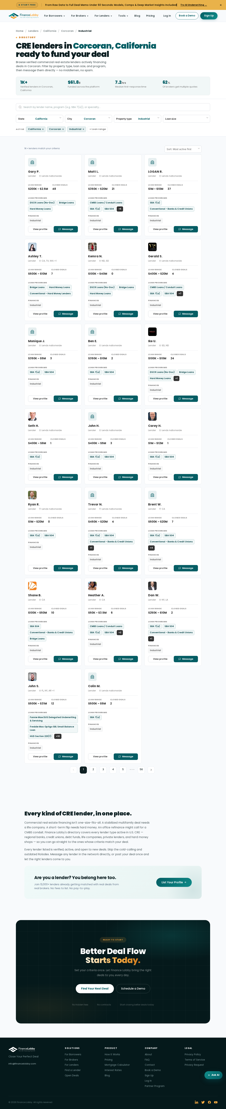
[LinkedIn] (196, 1102)
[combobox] (191, 118)
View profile (40, 229)
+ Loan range (98, 129)
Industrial (76, 129)
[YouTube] (216, 1102)
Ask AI (215, 1075)
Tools (122, 15)
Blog (137, 15)
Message (67, 229)
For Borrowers (53, 15)
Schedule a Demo (133, 988)
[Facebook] (209, 1102)
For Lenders (102, 15)
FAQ (147, 1059)
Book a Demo (187, 15)
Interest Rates (113, 1070)
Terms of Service (195, 1059)
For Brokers (78, 15)
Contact (150, 1065)
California (49, 31)
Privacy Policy (193, 1054)
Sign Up (209, 15)
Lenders (33, 31)
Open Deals (72, 1075)
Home (19, 31)
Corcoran (67, 31)
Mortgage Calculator (117, 1065)
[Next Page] (151, 770)
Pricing (150, 15)
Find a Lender (73, 1070)
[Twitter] (203, 1102)
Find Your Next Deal (95, 988)
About (148, 1054)
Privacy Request (194, 1065)
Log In (167, 15)
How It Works (112, 1054)
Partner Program (155, 1086)
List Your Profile (172, 882)
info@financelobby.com (22, 1063)
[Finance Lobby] (23, 16)
